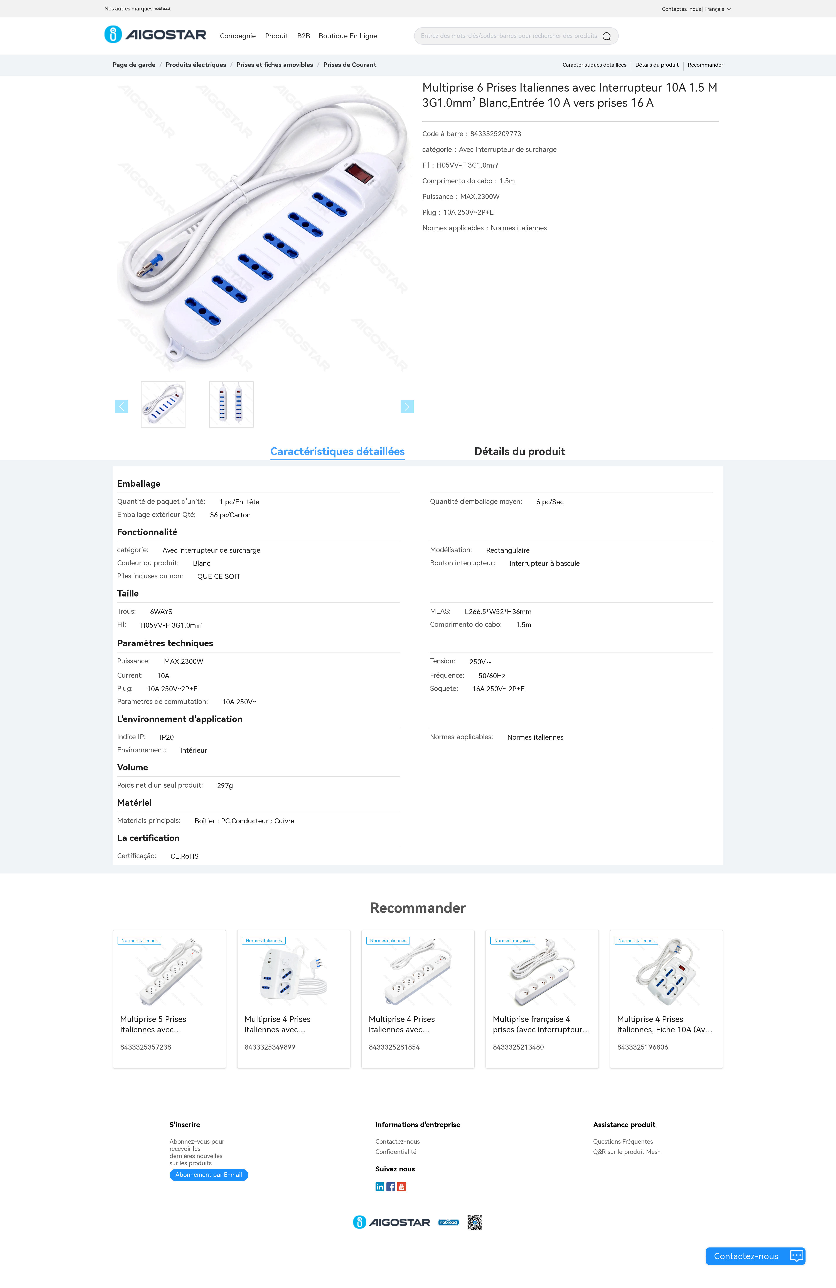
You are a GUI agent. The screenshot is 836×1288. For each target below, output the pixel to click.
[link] (196, 64)
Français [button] (714, 9)
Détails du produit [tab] (520, 451)
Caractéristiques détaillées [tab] (337, 451)
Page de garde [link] (134, 64)
